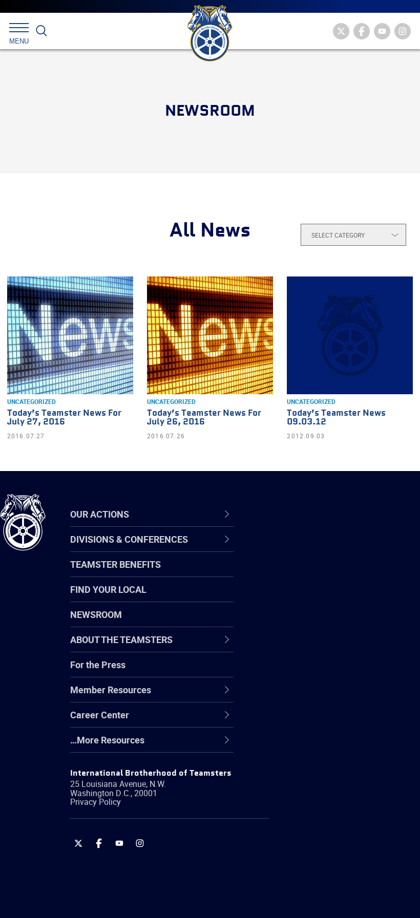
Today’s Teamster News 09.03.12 (336, 418)
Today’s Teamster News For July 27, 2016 (64, 418)
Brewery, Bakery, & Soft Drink (328, 598)
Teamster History (305, 598)
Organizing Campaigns (315, 549)
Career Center (304, 514)
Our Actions (298, 514)
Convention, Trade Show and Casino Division (327, 672)
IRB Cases (290, 672)
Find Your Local (108, 589)
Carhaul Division (302, 647)
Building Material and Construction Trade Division (325, 623)
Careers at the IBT (306, 574)
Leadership (292, 574)
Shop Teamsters (303, 598)
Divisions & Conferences (328, 514)
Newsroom (96, 614)
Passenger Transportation (322, 868)
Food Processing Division (320, 721)
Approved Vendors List (315, 647)
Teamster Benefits (115, 564)
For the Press (97, 664)
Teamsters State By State (321, 549)
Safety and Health (306, 598)
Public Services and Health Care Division (334, 893)
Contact (285, 549)
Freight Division (300, 746)
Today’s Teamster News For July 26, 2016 (204, 418)
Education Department (315, 574)
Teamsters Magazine (312, 574)
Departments (296, 623)
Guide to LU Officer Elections (327, 672)
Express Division (302, 696)
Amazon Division (303, 574)
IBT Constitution (302, 647)
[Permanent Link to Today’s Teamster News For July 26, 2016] (210, 335)
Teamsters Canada (308, 623)
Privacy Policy (95, 801)
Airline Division (299, 549)
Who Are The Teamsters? (321, 549)
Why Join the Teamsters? (321, 549)
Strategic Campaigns (312, 574)
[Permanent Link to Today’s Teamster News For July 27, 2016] (70, 335)
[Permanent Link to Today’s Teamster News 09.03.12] (350, 335)
